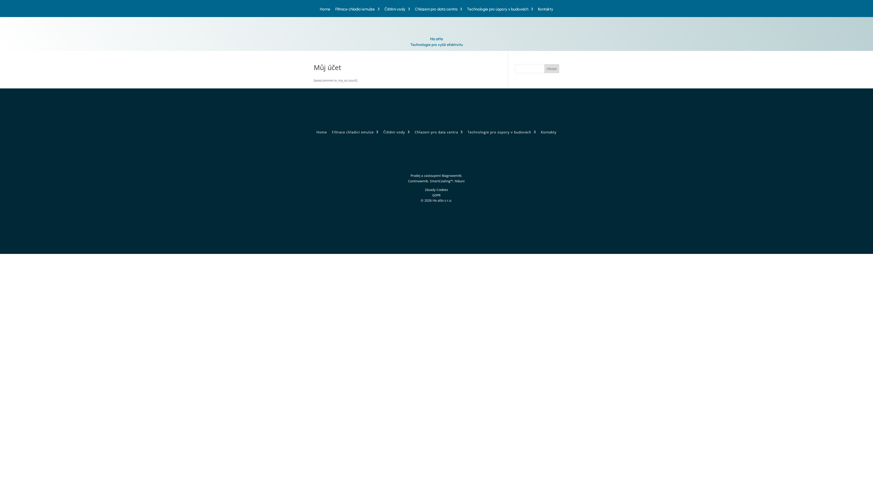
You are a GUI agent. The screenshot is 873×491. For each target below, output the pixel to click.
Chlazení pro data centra (436, 9)
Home (325, 9)
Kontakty (545, 9)
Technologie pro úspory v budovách (497, 9)
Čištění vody (394, 9)
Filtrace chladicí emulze (355, 9)
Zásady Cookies (436, 190)
